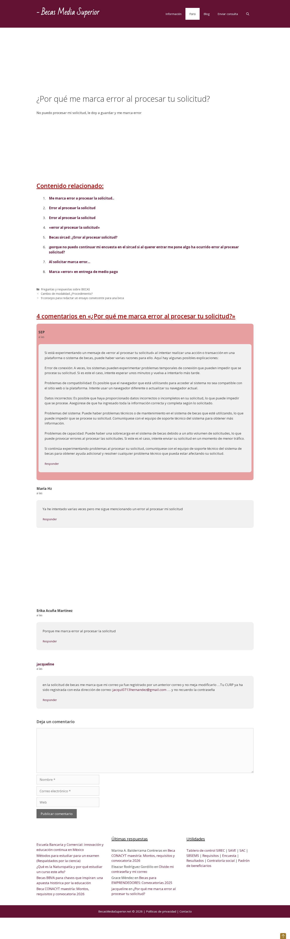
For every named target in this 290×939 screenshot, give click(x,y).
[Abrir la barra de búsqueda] (248, 14)
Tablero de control (200, 850)
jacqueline (45, 664)
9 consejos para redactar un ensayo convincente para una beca (82, 298)
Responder (52, 464)
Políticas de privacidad (161, 911)
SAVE (232, 850)
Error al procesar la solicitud (72, 208)
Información (173, 14)
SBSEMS (192, 855)
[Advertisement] (145, 64)
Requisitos (210, 855)
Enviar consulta (228, 14)
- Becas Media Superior (67, 12)
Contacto (186, 911)
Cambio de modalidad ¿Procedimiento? (67, 293)
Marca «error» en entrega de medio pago (83, 271)
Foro (192, 14)
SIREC (220, 850)
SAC (242, 850)
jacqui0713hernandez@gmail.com (139, 689)
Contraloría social (221, 860)
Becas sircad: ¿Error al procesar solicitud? (83, 237)
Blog (207, 14)
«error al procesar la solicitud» (74, 227)
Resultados (195, 860)
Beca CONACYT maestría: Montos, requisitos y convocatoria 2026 (143, 855)
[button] (283, 936)
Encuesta (229, 855)
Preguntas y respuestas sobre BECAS (65, 289)
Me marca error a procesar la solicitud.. (81, 198)
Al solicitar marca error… (69, 262)
